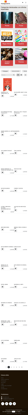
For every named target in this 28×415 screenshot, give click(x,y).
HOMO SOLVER (17, 246)
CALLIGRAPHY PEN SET (6, 150)
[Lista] (21, 75)
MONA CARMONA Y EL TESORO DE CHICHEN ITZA (7, 169)
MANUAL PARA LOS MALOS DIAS (20, 228)
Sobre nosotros (5, 379)
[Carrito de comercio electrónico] (22, 2)
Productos (3, 381)
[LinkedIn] (10, 403)
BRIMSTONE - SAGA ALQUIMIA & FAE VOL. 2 (6, 321)
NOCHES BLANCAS (5, 188)
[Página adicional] (14, 403)
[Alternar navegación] (25, 2)
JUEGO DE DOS (17, 358)
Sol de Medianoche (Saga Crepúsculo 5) (6, 112)
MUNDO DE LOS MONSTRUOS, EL (4, 265)
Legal (2, 384)
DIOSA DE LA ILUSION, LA (19, 302)
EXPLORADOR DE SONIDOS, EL (20, 265)
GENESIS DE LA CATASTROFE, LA (5, 93)
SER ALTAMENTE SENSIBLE (7, 246)
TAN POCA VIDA (17, 169)
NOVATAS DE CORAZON (6, 302)
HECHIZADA (4, 358)
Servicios (3, 382)
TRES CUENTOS (17, 150)
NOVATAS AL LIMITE (18, 284)
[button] (2, 96)
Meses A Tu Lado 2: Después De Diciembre (20, 112)
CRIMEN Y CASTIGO (18, 188)
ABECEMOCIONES (5, 227)
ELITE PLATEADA (5, 340)
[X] (6, 403)
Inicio (2, 377)
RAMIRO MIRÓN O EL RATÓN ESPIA (7, 131)
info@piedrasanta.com (8, 398)
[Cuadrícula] (18, 75)
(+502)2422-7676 (7, 400)
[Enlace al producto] (7, 18)
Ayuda (2, 387)
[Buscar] (13, 75)
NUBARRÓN (16, 131)
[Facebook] (2, 403)
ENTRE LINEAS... (4, 284)
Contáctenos (4, 388)
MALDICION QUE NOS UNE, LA (20, 321)
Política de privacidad (6, 385)
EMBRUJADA (17, 340)
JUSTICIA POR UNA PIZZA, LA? (20, 207)
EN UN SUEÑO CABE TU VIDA (20, 92)
